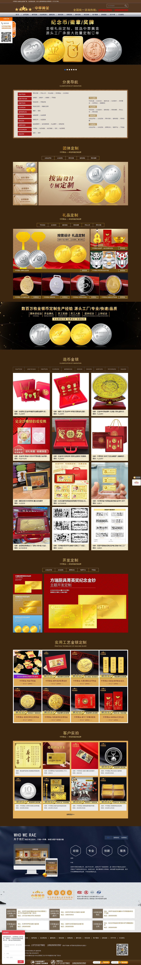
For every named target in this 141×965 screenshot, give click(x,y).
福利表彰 (106, 109)
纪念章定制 (43, 14)
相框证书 (35, 119)
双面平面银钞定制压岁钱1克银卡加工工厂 (111, 545)
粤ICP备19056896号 (32, 953)
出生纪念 (99, 101)
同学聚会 (58, 93)
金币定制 (26, 14)
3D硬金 (35, 128)
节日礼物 (91, 101)
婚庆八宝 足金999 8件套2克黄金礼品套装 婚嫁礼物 (75, 411)
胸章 (34, 111)
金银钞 (35, 97)
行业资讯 (121, 14)
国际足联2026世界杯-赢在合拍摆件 (31, 501)
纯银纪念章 (45, 106)
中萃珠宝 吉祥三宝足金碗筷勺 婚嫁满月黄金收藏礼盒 (115, 456)
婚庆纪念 (106, 101)
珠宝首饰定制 (23, 129)
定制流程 (103, 14)
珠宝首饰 (86, 14)
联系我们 (124, 837)
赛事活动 (108, 127)
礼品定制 (93, 107)
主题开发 (93, 124)
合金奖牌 (43, 115)
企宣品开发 (92, 118)
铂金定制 (21, 134)
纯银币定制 (22, 103)
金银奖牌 (35, 115)
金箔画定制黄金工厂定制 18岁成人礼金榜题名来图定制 (37, 545)
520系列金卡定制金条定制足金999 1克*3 (111, 501)
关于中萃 (112, 14)
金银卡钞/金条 (23, 98)
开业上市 (43, 93)
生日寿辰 (66, 93)
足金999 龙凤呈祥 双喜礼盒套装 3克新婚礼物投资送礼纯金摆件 (79, 456)
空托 (56, 128)
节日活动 (91, 109)
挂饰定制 (61, 124)
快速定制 (35, 102)
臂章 (39, 111)
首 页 (17, 14)
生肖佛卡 (114, 101)
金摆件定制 (22, 125)
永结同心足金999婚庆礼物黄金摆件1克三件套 (34, 411)
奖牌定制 (69, 14)
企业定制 (100, 118)
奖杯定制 (60, 14)
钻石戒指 (42, 128)
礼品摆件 (53, 124)
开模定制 (43, 102)
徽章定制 (52, 14)
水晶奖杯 (43, 119)
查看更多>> (70, 814)
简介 (108, 837)
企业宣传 (99, 109)
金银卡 (41, 97)
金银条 (47, 97)
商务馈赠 (114, 109)
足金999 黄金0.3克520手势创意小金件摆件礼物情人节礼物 (39, 456)
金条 (34, 133)
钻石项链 (49, 128)
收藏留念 (102, 103)
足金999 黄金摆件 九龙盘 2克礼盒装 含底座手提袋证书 (115, 411)
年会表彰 (50, 93)
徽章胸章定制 (23, 112)
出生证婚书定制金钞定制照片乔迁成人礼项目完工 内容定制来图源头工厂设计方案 (86, 501)
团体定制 (93, 115)
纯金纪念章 (36, 106)
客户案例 (95, 14)
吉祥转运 (95, 103)
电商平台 (115, 127)
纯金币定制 (22, 94)
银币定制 (34, 14)
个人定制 (93, 98)
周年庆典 (35, 93)
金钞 (39, 133)
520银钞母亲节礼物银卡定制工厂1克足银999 (73, 545)
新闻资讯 (116, 837)
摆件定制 (78, 14)
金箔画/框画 (45, 124)
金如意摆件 (36, 124)
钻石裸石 (62, 128)
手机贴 (54, 97)
